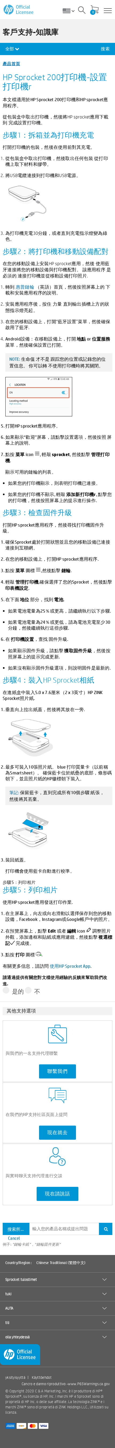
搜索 (105, 49)
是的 (18, 991)
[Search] (82, 11)
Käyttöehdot (42, 1377)
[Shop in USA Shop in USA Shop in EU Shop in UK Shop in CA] (70, 10)
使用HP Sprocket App (70, 966)
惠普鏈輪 (25, 287)
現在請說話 (57, 1194)
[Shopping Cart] (94, 9)
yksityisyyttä (15, 1377)
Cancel (14, 1238)
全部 (10, 49)
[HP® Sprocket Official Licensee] (19, 9)
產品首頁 (11, 63)
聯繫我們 (57, 1071)
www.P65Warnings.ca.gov (89, 1383)
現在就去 (57, 1132)
